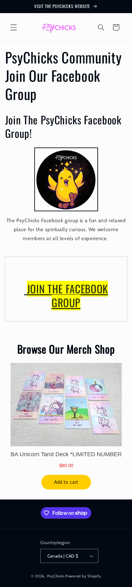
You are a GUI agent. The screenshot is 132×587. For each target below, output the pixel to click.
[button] (13, 27)
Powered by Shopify (83, 576)
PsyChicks (56, 576)
